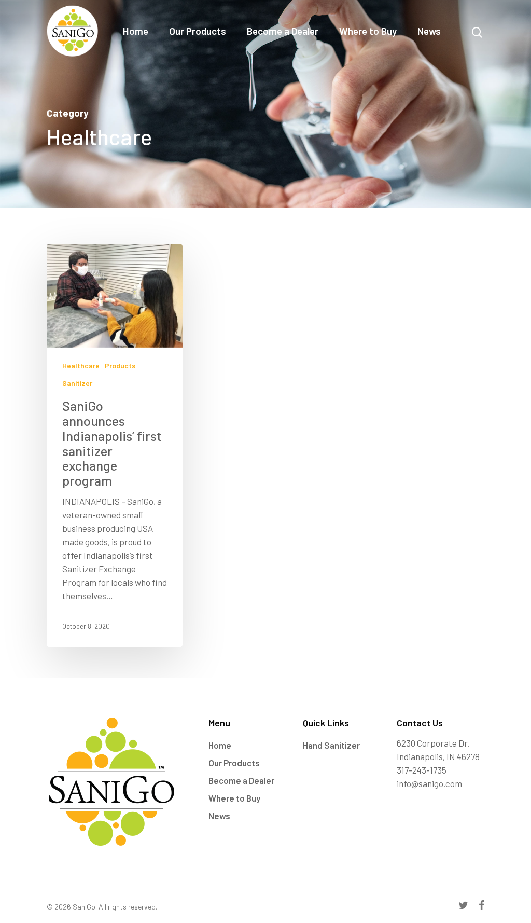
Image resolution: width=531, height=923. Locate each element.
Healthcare (81, 365)
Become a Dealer (282, 31)
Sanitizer (77, 383)
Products (120, 365)
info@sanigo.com (429, 783)
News (429, 31)
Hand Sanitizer (331, 745)
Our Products (197, 31)
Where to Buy (368, 31)
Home (135, 31)
